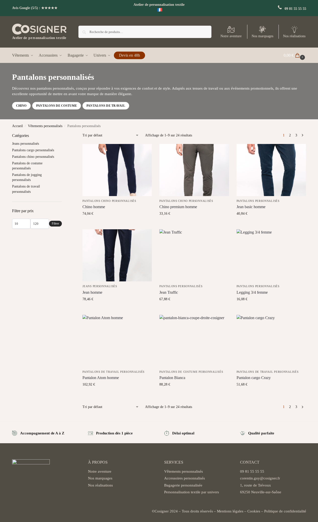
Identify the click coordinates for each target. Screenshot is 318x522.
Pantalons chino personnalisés (109, 200)
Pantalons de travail (105, 105)
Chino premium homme (178, 207)
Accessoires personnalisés (184, 478)
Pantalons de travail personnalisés (113, 371)
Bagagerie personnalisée (183, 485)
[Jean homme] (117, 255)
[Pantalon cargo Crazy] (271, 341)
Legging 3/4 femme (252, 292)
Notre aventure (231, 36)
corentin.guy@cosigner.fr (260, 478)
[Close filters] (63, 136)
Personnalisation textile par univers (191, 492)
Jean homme (92, 292)
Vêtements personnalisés (45, 126)
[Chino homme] (117, 170)
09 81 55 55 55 (295, 9)
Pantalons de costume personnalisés (191, 371)
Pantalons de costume (56, 105)
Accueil (17, 126)
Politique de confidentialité (285, 511)
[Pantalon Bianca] (194, 341)
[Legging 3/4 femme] (271, 255)
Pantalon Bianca (172, 378)
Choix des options (117, 224)
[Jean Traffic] (194, 255)
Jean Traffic (168, 292)
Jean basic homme (251, 207)
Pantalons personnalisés (258, 200)
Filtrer (55, 223)
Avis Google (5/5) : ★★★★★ (35, 8)
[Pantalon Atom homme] (117, 341)
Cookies (253, 511)
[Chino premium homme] (194, 170)
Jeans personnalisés (99, 286)
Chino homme (93, 207)
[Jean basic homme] (271, 170)
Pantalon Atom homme (100, 378)
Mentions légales (230, 511)
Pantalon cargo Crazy (254, 378)
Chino (21, 105)
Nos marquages (262, 36)
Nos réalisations (294, 36)
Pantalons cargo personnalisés (33, 150)
